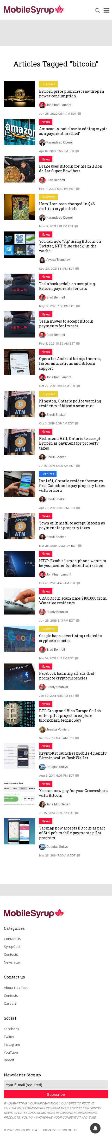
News (45, 122)
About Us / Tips (16, 987)
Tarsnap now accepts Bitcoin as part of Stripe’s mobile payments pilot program (72, 833)
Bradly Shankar (57, 612)
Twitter (9, 1036)
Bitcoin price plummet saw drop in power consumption (71, 93)
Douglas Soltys (57, 767)
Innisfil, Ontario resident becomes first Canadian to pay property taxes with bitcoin (72, 485)
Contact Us (12, 938)
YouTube (11, 1052)
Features (47, 474)
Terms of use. (68, 1130)
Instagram (12, 1044)
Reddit (9, 1060)
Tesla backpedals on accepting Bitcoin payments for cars (67, 286)
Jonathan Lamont (58, 105)
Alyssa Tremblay (58, 260)
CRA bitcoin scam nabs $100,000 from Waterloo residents (73, 600)
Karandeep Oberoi (59, 142)
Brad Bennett (55, 180)
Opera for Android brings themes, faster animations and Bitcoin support (70, 363)
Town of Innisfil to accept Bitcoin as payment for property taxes (72, 525)
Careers (10, 1003)
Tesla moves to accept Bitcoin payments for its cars (66, 323)
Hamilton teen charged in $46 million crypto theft (67, 206)
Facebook (11, 1028)
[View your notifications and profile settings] (95, 1128)
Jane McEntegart (58, 804)
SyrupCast (12, 946)
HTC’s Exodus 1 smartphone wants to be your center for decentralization (72, 563)
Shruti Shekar (56, 415)
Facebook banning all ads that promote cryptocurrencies (66, 676)
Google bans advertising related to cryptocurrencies (70, 638)
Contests (11, 954)
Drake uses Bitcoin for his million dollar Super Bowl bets (70, 168)
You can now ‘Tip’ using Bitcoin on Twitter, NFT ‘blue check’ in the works (70, 246)
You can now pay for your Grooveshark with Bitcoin (73, 793)
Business (48, 84)
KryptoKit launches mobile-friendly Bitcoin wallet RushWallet (73, 755)
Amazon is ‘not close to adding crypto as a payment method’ (73, 131)
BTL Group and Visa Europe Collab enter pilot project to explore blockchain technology (70, 715)
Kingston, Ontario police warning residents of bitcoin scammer (70, 403)
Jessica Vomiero (58, 729)
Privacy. (49, 1130)
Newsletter (12, 962)
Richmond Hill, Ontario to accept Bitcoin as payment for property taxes (69, 443)
